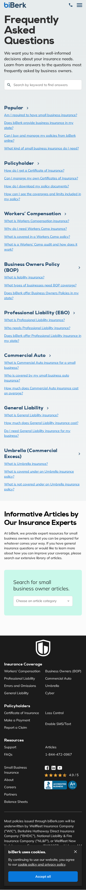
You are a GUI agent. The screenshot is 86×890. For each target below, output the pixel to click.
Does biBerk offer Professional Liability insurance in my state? (42, 338)
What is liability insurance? (24, 277)
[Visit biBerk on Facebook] (47, 768)
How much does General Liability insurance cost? (41, 423)
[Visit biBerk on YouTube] (60, 768)
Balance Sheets (16, 802)
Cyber (49, 693)
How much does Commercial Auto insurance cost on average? (41, 390)
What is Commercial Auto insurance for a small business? (39, 365)
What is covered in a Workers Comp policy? (37, 237)
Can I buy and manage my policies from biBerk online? (40, 138)
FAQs (8, 754)
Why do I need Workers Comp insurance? (35, 229)
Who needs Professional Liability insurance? (37, 328)
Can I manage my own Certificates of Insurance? (41, 178)
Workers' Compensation (22, 671)
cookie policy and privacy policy (41, 864)
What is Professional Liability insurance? (34, 320)
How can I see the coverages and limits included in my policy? (42, 196)
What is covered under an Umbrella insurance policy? (39, 474)
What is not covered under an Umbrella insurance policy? (42, 486)
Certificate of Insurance (21, 713)
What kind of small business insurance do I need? (41, 148)
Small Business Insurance (15, 770)
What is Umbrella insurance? (26, 464)
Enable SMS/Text (58, 724)
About (9, 780)
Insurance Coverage (23, 664)
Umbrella (52, 686)
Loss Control (54, 713)
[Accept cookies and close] (75, 852)
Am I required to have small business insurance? (40, 115)
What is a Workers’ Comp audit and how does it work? (40, 246)
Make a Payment (17, 720)
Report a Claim (15, 727)
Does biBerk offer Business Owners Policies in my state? (41, 295)
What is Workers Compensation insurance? (36, 221)
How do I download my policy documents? (36, 186)
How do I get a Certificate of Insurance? (34, 170)
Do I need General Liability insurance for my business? (37, 433)
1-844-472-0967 (58, 754)
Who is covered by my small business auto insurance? (36, 377)
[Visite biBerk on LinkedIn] (53, 768)
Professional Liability (19, 678)
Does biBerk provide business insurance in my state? (38, 125)
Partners (10, 794)
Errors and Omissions (20, 686)
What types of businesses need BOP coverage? (40, 285)
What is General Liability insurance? (31, 415)
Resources (14, 740)
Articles (50, 747)
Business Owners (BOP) (63, 671)
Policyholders (17, 705)
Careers (10, 787)
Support (10, 747)
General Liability (16, 693)
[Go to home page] (43, 648)
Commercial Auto (58, 678)
